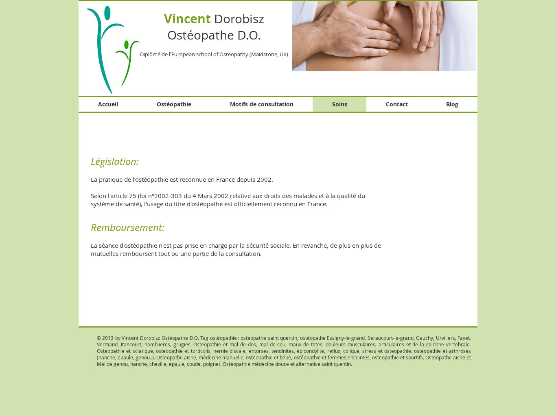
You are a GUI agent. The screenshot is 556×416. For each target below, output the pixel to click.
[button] (384, 35)
